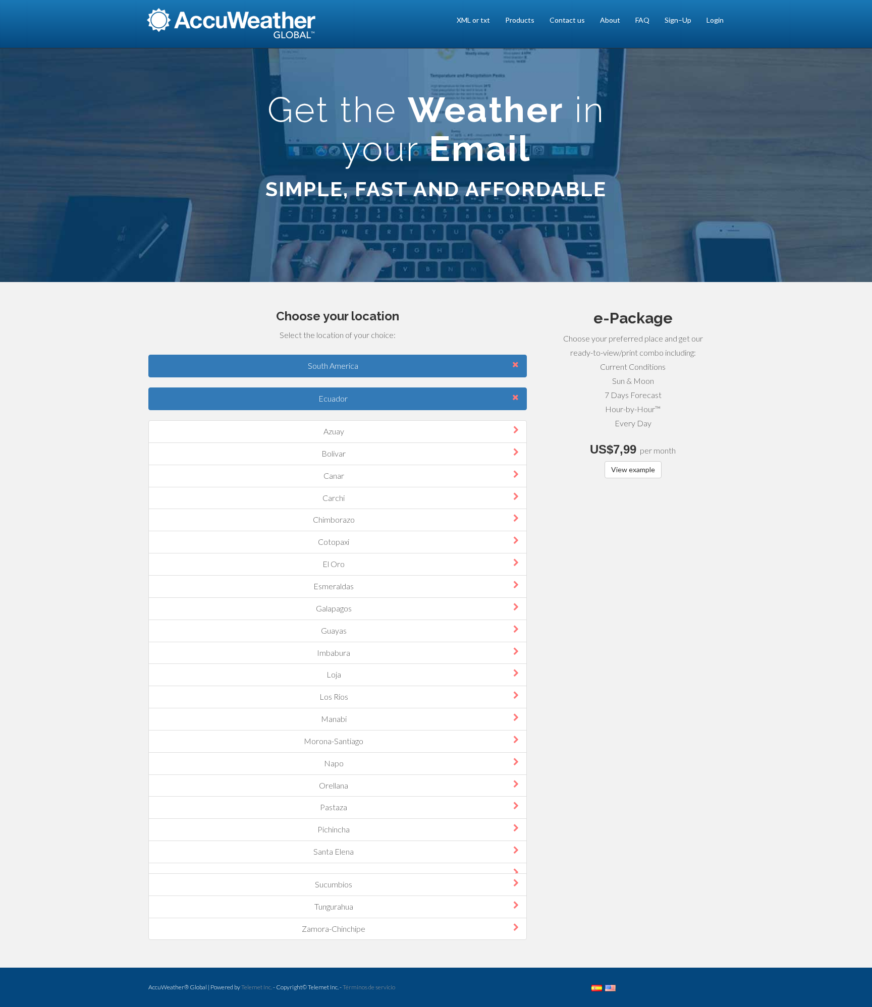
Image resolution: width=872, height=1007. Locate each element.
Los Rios (333, 696)
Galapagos (334, 608)
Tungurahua (333, 906)
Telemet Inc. (256, 987)
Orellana (333, 785)
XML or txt (473, 20)
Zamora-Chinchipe (333, 928)
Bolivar (333, 453)
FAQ (642, 20)
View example (633, 469)
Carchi (333, 497)
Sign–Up (678, 20)
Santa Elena (333, 851)
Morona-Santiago (333, 741)
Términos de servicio (369, 987)
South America (333, 365)
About (610, 20)
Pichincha (333, 829)
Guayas (334, 630)
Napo (334, 763)
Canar (333, 475)
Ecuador (333, 398)
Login (715, 20)
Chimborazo (334, 519)
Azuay (333, 431)
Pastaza (333, 807)
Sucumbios (333, 884)
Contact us (567, 20)
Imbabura (333, 652)
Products (519, 20)
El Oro (333, 564)
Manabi (334, 718)
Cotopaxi (333, 541)
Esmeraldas (333, 586)
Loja (333, 674)
